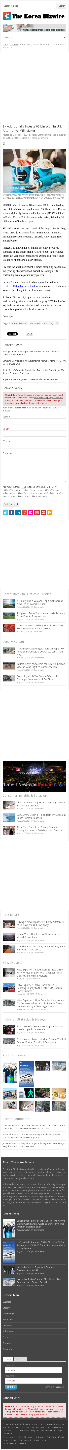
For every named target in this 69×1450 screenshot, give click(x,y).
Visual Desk (8, 1319)
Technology (8, 1313)
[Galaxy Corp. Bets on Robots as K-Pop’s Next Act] (42, 1093)
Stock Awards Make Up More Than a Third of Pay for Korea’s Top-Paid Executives (41, 1041)
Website (6, 441)
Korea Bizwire (38, 134)
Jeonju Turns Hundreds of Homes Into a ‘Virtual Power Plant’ (38, 936)
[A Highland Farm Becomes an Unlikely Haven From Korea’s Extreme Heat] (9, 615)
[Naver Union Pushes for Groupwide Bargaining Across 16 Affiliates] (42, 1106)
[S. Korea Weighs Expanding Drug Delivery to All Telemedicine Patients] (10, 1105)
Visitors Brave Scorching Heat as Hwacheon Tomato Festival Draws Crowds (40, 627)
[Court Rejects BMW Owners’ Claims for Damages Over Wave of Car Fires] (9, 678)
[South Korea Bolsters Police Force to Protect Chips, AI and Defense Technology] (59, 1106)
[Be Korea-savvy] (34, 16)
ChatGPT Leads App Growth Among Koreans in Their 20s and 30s (41, 804)
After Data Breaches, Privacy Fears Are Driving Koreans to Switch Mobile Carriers (39, 828)
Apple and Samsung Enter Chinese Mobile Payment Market (30, 379)
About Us (7, 1349)
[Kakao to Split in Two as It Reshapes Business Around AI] (42, 1066)
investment (35, 323)
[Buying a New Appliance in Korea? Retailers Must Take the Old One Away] (9, 924)
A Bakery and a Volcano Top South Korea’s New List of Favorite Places (40, 602)
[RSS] (49, 512)
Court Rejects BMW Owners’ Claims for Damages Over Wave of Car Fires (38, 678)
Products (7, 1337)
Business (14, 44)
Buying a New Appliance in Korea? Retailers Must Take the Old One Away (40, 923)
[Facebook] (11, 512)
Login (8, 1359)
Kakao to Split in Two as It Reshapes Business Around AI (36, 1269)
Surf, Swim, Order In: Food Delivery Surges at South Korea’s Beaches (41, 816)
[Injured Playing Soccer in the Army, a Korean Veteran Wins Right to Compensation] (9, 666)
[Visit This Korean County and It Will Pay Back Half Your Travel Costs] (9, 949)
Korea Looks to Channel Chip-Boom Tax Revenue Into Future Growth (39, 1281)
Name (6, 416)
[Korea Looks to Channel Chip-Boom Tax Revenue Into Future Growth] (59, 1066)
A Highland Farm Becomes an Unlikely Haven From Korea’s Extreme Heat (41, 615)
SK (57, 323)
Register (20, 1359)
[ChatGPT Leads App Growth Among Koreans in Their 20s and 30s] (9, 805)
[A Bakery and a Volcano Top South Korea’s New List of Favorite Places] (9, 603)
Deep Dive (8, 1325)
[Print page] (34, 143)
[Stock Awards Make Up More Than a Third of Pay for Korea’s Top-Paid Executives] (9, 1041)
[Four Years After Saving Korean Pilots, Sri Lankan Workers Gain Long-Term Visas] (10, 1094)
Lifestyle (6, 1307)
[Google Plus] (24, 512)
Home (5, 44)
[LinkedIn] (18, 512)
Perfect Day (48, 323)
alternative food (19, 323)
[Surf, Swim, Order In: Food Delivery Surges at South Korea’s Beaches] (9, 817)
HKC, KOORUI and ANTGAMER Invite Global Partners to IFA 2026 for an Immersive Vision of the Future (41, 1245)
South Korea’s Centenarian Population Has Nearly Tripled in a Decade (40, 1028)
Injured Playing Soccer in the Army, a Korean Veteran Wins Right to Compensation (41, 665)
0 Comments (38, 607)
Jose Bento (8, 1143)
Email (6, 428)
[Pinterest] (43, 512)
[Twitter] (5, 512)
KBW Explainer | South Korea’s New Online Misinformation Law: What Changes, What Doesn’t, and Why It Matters (40, 972)
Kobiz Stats (8, 1331)
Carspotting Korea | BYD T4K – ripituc (20, 1125)
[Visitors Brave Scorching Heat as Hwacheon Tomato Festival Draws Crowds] (9, 628)
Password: (10, 1375)
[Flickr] (30, 512)
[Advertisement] (34, 86)
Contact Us (8, 1343)
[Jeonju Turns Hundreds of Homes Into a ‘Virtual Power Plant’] (9, 937)
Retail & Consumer (22, 137)
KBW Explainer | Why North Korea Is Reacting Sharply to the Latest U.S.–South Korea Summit (39, 988)
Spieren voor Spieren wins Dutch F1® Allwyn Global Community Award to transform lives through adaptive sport (41, 1223)
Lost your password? (54, 1387)
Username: (10, 1365)
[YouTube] (37, 512)
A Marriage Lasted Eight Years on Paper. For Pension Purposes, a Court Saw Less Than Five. (41, 651)
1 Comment (41, 1009)
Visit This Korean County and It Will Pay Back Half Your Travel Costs (41, 948)
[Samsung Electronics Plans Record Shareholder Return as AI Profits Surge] (26, 1093)
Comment (7, 453)
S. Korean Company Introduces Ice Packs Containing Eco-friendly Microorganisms (31, 1136)
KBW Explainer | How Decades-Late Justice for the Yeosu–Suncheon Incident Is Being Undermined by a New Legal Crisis (40, 1003)
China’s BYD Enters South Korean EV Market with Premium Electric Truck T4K (34, 1127)
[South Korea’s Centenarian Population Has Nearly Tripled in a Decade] (9, 1029)
